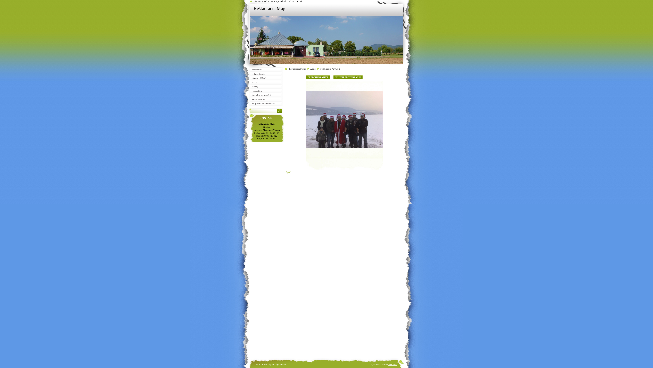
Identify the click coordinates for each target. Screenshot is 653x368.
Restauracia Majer (297, 69)
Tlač (300, 1)
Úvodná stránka (262, 1)
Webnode (392, 364)
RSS (293, 1)
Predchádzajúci (318, 77)
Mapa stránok (280, 1)
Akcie (313, 69)
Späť (288, 172)
